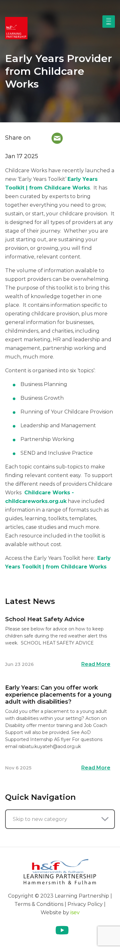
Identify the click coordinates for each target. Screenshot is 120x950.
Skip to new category (40, 819)
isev (75, 912)
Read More (95, 664)
